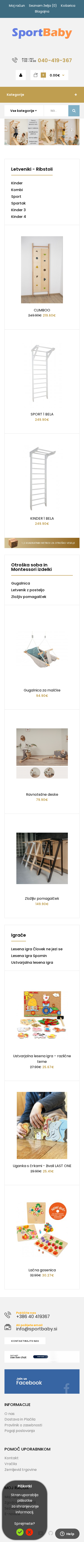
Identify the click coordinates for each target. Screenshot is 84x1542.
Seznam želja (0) (43, 5)
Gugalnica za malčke (42, 690)
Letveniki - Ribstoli (32, 169)
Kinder (17, 183)
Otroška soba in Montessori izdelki (31, 567)
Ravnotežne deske (42, 794)
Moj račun (17, 5)
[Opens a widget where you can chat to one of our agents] (67, 1534)
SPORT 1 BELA (42, 414)
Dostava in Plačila (19, 1419)
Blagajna (42, 11)
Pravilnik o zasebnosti (23, 1425)
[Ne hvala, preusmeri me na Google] (29, 1534)
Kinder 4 (18, 216)
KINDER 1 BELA (42, 518)
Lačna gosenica (42, 1270)
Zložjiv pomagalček (28, 596)
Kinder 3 (18, 210)
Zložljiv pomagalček (42, 898)
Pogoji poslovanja (19, 1430)
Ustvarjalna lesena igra (32, 962)
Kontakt (11, 1458)
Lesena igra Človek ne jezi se (36, 949)
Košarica (68, 5)
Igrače (18, 935)
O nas (9, 1413)
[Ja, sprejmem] (20, 1534)
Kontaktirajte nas (25, 1341)
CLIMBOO (42, 310)
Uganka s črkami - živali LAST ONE (42, 1165)
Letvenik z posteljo (28, 590)
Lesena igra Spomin (29, 955)
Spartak (18, 203)
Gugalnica (20, 583)
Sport (16, 196)
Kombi (17, 189)
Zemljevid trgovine (20, 1469)
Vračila (10, 1463)
